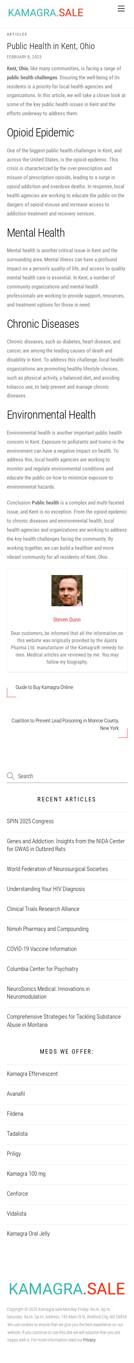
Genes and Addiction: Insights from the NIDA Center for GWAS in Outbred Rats (66, 845)
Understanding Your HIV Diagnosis (46, 889)
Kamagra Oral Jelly (28, 1233)
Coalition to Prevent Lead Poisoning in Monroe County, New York (65, 724)
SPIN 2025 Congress (30, 821)
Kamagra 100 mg (26, 1173)
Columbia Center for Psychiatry (42, 969)
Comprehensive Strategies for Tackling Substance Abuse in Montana (64, 1020)
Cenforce (17, 1193)
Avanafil (16, 1093)
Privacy (89, 1339)
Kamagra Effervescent (32, 1073)
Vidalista (16, 1213)
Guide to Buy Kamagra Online (44, 687)
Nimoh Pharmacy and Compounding (48, 929)
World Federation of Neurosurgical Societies (57, 869)
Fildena (15, 1113)
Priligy (14, 1153)
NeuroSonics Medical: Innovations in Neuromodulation (48, 993)
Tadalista (17, 1133)
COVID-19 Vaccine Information (42, 949)
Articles (17, 34)
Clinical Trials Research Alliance (43, 909)
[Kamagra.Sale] (46, 16)
